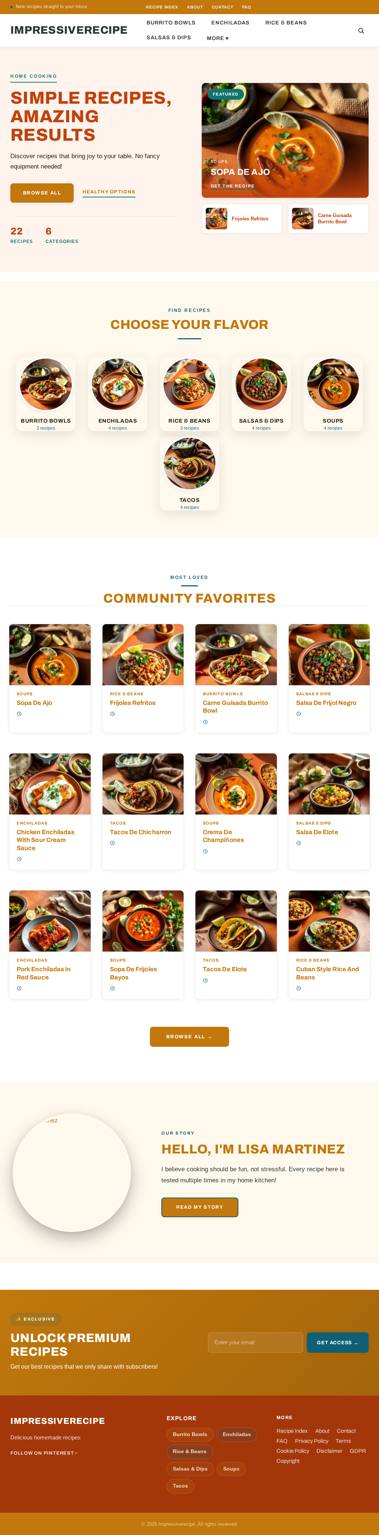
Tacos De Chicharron (141, 832)
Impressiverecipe (69, 30)
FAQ (246, 7)
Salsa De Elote (317, 832)
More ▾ (218, 38)
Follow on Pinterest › (43, 1453)
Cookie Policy (292, 1451)
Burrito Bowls (171, 23)
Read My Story (200, 1207)
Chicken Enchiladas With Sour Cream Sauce (46, 840)
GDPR (358, 1451)
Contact (346, 1431)
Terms (343, 1441)
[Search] (361, 30)
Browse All (42, 193)
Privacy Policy (311, 1441)
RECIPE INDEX (162, 7)
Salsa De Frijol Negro (326, 702)
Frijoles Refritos (132, 702)
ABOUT (195, 7)
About (322, 1431)
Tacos (118, 823)
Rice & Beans (286, 23)
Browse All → (189, 1036)
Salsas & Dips (169, 37)
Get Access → (337, 1342)
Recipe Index (292, 1431)
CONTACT (223, 7)
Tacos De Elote (225, 969)
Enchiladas (230, 23)
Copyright (287, 1461)
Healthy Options (109, 191)
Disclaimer (329, 1451)
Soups (25, 694)
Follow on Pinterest (339, 7)
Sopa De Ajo (34, 702)
